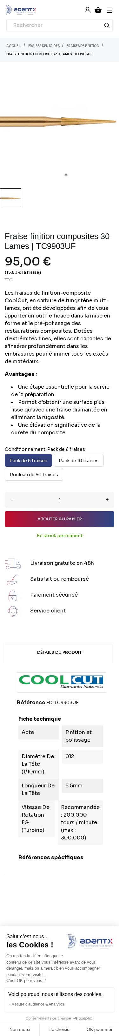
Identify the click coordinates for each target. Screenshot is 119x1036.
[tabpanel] (59, 121)
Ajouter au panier (59, 519)
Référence (31, 702)
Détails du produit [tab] (59, 652)
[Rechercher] (106, 27)
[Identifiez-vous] (87, 9)
